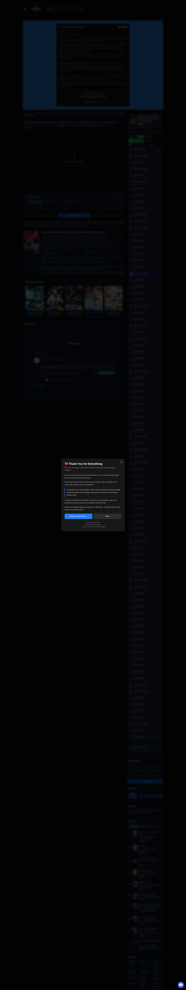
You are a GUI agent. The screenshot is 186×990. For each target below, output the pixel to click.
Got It (107, 516)
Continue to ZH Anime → (78, 516)
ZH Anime (99, 507)
